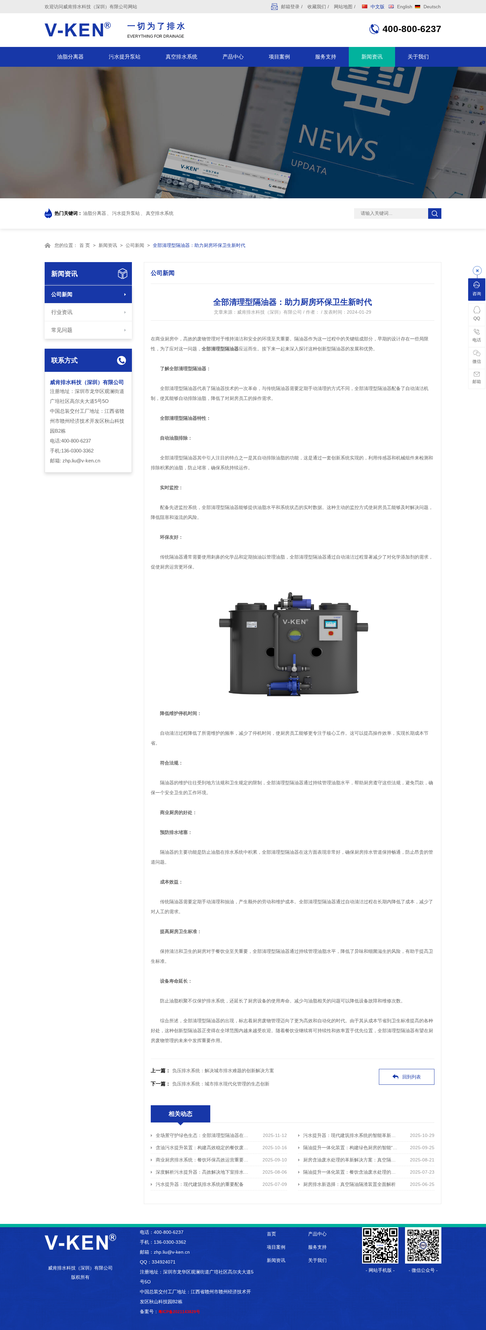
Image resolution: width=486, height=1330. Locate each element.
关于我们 (418, 56)
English (404, 6)
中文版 (378, 6)
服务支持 (325, 56)
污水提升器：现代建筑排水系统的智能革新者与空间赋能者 (351, 1135)
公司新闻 (135, 245)
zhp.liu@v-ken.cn (81, 460)
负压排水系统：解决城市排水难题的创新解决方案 (223, 1070)
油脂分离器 (70, 56)
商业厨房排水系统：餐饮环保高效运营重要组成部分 (204, 1159)
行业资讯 (61, 312)
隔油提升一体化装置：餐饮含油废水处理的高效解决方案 (351, 1172)
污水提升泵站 (125, 56)
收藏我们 (316, 6)
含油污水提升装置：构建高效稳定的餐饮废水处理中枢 (204, 1147)
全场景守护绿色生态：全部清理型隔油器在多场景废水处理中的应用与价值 (204, 1135)
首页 (271, 1233)
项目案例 (279, 56)
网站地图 (343, 6)
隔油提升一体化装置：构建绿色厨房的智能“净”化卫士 (351, 1147)
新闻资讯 (372, 56)
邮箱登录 (290, 6)
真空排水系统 (181, 56)
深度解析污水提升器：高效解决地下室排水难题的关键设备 (204, 1172)
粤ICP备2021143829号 (179, 1312)
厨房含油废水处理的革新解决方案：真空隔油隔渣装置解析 (351, 1159)
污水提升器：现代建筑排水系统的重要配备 (200, 1184)
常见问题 (61, 330)
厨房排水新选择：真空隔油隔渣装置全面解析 (349, 1184)
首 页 (84, 245)
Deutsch (432, 6)
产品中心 (233, 56)
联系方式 (64, 360)
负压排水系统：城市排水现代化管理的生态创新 (220, 1083)
